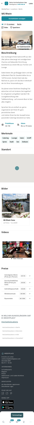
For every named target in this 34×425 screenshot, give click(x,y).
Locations (14, 9)
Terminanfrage (17, 415)
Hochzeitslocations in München (12, 331)
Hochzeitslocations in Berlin (11, 327)
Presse (4, 373)
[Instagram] (7, 393)
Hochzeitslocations (9, 321)
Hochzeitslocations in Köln (10, 334)
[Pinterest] (11, 393)
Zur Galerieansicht (23, 47)
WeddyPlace (5, 9)
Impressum (5, 377)
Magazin (4, 372)
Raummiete (14, 298)
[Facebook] (3, 393)
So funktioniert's (7, 370)
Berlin (20, 9)
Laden (31, 3)
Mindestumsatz (14, 294)
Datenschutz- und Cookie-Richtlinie (13, 375)
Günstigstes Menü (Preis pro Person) (14, 276)
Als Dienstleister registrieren (11, 384)
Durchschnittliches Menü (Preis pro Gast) (14, 282)
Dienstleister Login (7, 386)
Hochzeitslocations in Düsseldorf (12, 338)
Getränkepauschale (14, 289)
